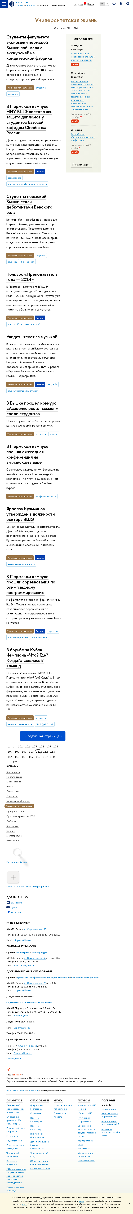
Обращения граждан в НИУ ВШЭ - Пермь (13, 1120)
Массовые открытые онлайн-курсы (110, 1132)
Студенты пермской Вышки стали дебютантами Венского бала (29, 204)
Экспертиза (12, 791)
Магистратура (14, 835)
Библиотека (84, 1148)
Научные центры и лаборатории (63, 1107)
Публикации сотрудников (84, 1119)
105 (48, 746)
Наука (9, 786)
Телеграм (16, 912)
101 (20, 746)
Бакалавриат (13, 840)
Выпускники (12, 825)
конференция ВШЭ (46, 496)
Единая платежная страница (15, 1189)
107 (10, 752)
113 (52, 752)
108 (17, 752)
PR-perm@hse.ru (22, 1053)
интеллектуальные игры (20, 724)
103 (34, 746)
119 (45, 757)
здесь (81, 1201)
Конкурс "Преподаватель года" (24, 324)
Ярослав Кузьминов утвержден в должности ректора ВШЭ (30, 514)
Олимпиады (36, 1113)
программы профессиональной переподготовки (43, 977)
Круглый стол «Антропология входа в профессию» (83, 137)
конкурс (54, 434)
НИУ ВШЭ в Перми (16, 1090)
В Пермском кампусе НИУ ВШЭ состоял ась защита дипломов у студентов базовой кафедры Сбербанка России (29, 119)
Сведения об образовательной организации (15, 1109)
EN (107, 3)
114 (10, 757)
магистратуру (39, 952)
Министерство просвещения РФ (110, 1122)
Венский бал (27, 261)
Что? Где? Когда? (44, 724)
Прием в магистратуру (36, 1127)
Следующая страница (42, 736)
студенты (41, 87)
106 (55, 746)
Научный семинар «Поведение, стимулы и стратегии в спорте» (83, 56)
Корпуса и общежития (12, 1163)
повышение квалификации (85, 977)
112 (45, 752)
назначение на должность (21, 564)
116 (24, 757)
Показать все (80, 164)
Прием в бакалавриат (36, 1119)
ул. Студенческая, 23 (35, 983)
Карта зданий (13, 1058)
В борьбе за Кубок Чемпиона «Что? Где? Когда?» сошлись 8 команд (27, 658)
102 (27, 746)
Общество (12, 795)
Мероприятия (83, 39)
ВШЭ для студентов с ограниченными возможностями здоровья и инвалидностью (16, 1175)
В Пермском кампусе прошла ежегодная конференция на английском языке (27, 454)
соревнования (39, 637)
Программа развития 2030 (20, 816)
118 (38, 757)
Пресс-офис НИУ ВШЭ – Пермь (23, 1039)
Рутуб (14, 907)
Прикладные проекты (60, 1115)
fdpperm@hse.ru (22, 1015)
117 (31, 757)
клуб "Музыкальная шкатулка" (23, 390)
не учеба (40, 255)
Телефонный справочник (12, 1155)
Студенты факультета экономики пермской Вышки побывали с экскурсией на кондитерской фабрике (29, 47)
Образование (13, 781)
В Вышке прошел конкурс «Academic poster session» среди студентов (32, 408)
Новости (33, 1090)
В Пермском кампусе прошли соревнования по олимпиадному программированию (30, 584)
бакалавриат (22, 952)
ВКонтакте (16, 902)
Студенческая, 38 (27, 1045)
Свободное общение (18, 800)
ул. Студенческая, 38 (35, 929)
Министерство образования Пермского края (86, 1157)
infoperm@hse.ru (22, 940)
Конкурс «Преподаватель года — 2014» (31, 276)
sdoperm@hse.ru (22, 990)
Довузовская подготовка (20, 996)
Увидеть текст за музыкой (31, 337)
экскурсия (13, 93)
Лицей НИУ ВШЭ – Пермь (20, 1021)
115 (17, 757)
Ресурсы (84, 1100)
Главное (10, 830)
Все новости (13, 771)
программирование (18, 637)
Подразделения (14, 1140)
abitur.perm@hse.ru (24, 965)
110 (31, 752)
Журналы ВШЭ (85, 1113)
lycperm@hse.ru (22, 1027)
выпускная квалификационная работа (27, 183)
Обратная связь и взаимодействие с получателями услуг (40, 1164)
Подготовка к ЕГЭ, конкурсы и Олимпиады (29, 1002)
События (11, 821)
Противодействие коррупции (15, 1130)
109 (24, 752)
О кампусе (14, 1100)
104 (41, 746)
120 (52, 757)
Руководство (12, 1136)
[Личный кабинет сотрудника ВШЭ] (120, 4)
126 (15, 762)
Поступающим (14, 776)
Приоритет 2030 (15, 811)
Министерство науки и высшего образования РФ (109, 1113)
